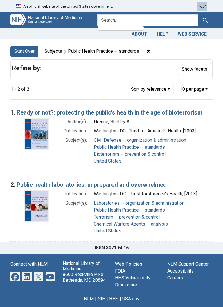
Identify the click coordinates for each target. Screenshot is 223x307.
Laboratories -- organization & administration (139, 203)
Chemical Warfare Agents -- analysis (131, 224)
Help (162, 34)
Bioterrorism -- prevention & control (130, 154)
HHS (113, 298)
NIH (101, 298)
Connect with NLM (29, 264)
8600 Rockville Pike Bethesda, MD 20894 (84, 277)
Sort (148, 89)
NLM (89, 298)
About (140, 34)
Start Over (24, 51)
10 (192, 89)
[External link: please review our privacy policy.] (15, 276)
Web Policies (128, 264)
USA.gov (130, 298)
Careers (175, 278)
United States (107, 161)
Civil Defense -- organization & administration (140, 140)
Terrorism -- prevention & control (127, 217)
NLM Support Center (188, 264)
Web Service (192, 34)
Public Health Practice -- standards (129, 147)
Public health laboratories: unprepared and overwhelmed (92, 184)
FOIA (120, 271)
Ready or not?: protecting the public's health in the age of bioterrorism (109, 112)
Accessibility (180, 271)
